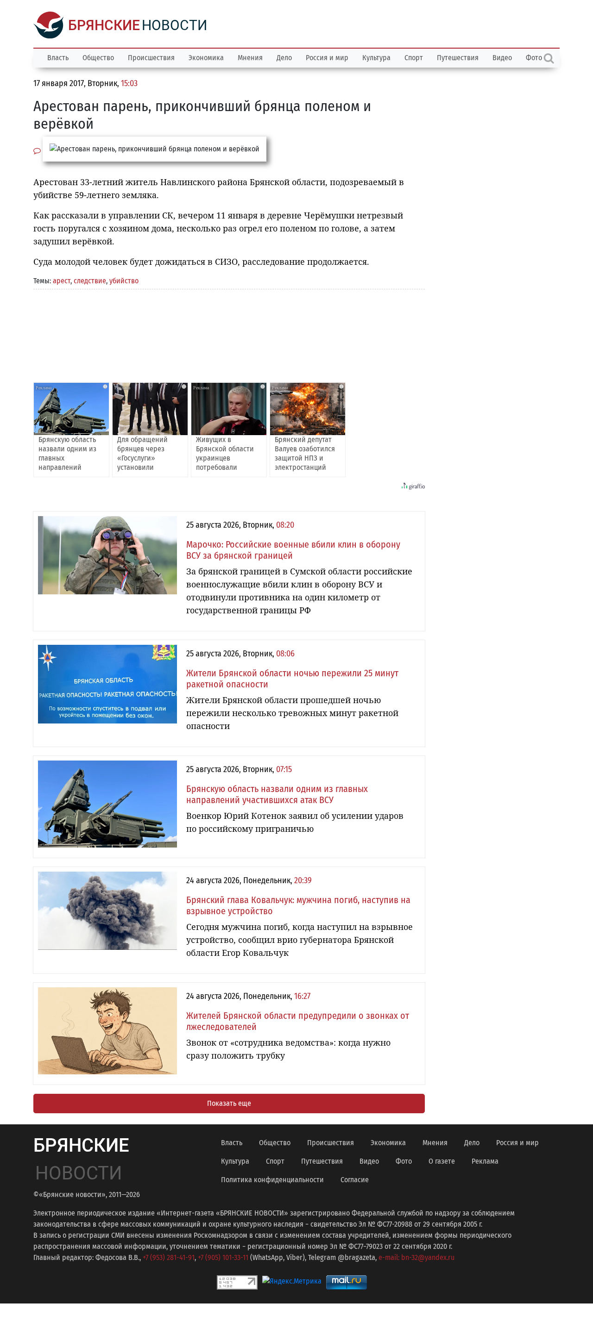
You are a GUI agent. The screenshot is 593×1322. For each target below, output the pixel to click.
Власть (58, 57)
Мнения (250, 57)
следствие (90, 280)
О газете (442, 1161)
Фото (404, 1161)
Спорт (413, 57)
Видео (502, 57)
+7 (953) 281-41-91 (169, 1257)
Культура (376, 57)
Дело (284, 57)
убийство (124, 280)
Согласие (355, 1179)
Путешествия (458, 57)
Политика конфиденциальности (272, 1179)
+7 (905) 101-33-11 (223, 1257)
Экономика (206, 57)
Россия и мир (327, 57)
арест (61, 280)
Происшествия (151, 57)
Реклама (485, 1161)
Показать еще (229, 1103)
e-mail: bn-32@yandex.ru (416, 1257)
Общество (98, 57)
